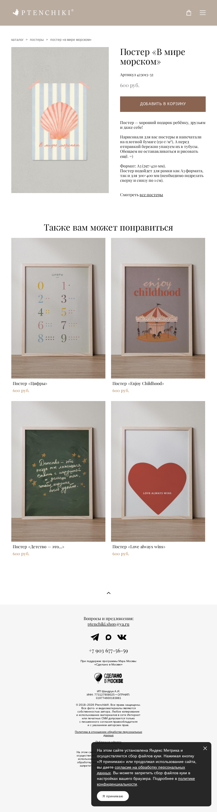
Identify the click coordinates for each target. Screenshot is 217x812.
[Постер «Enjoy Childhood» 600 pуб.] (158, 308)
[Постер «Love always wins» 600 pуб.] (158, 471)
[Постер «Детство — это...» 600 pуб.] (58, 471)
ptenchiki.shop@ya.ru (108, 624)
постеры (37, 40)
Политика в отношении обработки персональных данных (108, 733)
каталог (17, 40)
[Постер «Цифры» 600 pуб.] (58, 308)
